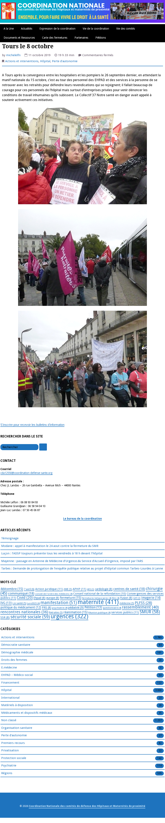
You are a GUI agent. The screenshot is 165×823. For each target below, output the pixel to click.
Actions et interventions (21, 61)
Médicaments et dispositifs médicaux (26, 713)
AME (68, 589)
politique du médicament (20, 607)
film (115, 598)
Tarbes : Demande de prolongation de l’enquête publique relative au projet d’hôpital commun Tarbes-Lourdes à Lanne (82, 568)
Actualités (26, 28)
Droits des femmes (14, 660)
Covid (25, 598)
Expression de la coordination (57, 28)
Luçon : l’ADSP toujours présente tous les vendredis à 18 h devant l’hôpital (51, 553)
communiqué (21, 593)
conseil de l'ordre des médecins (53, 593)
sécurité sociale (30, 616)
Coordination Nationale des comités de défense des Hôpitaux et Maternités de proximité (87, 806)
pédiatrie (76, 607)
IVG (6, 603)
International (10, 697)
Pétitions (100, 37)
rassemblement (140, 607)
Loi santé (19, 603)
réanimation (75, 612)
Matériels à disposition (17, 705)
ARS (90, 589)
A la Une (9, 28)
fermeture (70, 598)
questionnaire (112, 607)
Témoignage (10, 538)
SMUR (150, 611)
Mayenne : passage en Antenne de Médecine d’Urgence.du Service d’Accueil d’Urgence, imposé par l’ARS (72, 561)
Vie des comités (125, 28)
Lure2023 (33, 603)
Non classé (8, 720)
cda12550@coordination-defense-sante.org (26, 472)
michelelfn (13, 55)
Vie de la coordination (96, 28)
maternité (98, 602)
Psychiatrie (8, 765)
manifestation (58, 602)
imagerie (151, 598)
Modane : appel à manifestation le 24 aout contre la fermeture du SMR (49, 546)
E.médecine (9, 667)
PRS (46, 607)
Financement (10, 682)
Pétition (93, 607)
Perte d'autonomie (64, 61)
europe (52, 597)
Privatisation (10, 750)
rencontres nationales (24, 612)
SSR (5, 617)
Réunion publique (99, 612)
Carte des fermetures (54, 37)
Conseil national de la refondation (99, 593)
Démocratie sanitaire (15, 645)
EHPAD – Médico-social (17, 675)
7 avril (29, 589)
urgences (69, 616)
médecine (127, 603)
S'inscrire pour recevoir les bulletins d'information (32, 424)
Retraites (56, 612)
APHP (79, 589)
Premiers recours (13, 743)
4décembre (11, 589)
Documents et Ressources (19, 37)
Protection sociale (13, 758)
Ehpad (39, 597)
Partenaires (81, 37)
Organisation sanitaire (16, 728)
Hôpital (45, 61)
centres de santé (129, 589)
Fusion (126, 597)
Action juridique (49, 589)
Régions (6, 773)
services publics (125, 612)
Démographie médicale (17, 652)
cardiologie (103, 589)
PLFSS (143, 603)
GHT (136, 598)
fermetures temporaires (96, 598)
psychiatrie (59, 607)
